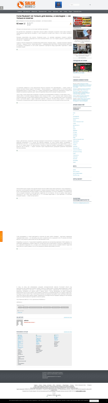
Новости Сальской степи (78, 139)
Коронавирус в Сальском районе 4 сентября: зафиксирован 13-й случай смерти (39, 349)
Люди (70, 11)
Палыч (74, 95)
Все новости (26, 11)
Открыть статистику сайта (54, 395)
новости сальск (47, 307)
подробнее (34, 400)
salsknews (26, 307)
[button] (1, 7)
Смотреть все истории (78, 73)
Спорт (49, 11)
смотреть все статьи (68, 317)
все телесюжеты (82, 57)
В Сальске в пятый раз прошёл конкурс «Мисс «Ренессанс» (82, 89)
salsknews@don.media (81, 391)
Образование (76, 141)
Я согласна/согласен (94, 400)
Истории (75, 132)
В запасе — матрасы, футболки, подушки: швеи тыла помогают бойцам (82, 55)
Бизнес (74, 120)
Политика (75, 146)
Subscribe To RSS (1, 236)
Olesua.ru (75, 88)
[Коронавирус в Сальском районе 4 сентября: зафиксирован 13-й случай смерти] (38, 334)
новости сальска (55, 307)
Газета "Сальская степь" (78, 121)
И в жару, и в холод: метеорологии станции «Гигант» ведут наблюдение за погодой (82, 41)
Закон (74, 128)
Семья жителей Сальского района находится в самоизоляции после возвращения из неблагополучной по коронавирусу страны (22, 357)
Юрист (74, 162)
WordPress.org (76, 175)
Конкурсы (75, 134)
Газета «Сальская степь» (80, 385)
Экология (75, 158)
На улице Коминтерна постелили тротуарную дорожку (81, 96)
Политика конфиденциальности (81, 203)
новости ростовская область (36, 307)
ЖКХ (61, 11)
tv (73, 114)
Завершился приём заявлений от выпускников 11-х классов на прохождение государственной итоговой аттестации (82, 85)
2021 (20, 307)
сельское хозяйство (77, 149)
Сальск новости (65, 307)
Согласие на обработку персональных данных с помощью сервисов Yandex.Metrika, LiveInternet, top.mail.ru (52, 374)
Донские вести (76, 125)
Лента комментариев (77, 173)
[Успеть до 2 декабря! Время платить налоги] (56, 334)
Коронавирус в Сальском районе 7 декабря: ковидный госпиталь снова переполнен (81, 93)
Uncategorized (76, 116)
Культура (55, 11)
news (74, 112)
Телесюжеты (76, 155)
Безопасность (76, 118)
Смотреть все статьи (29, 322)
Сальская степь (78, 11)
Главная (19, 11)
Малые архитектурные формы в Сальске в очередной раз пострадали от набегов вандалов (81, 100)
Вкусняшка (75, 91)
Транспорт (75, 156)
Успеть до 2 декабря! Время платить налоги (57, 344)
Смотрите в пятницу (77, 151)
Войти (74, 169)
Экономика (75, 160)
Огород (74, 144)
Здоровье (75, 130)
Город (65, 11)
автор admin (30, 22)
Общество (34, 11)
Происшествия (42, 11)
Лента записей (76, 171)
